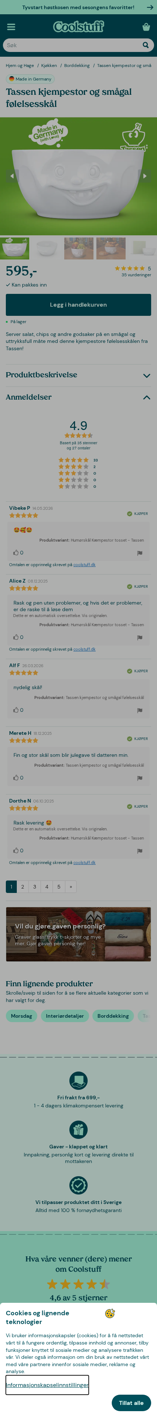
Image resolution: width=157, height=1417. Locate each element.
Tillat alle (131, 1403)
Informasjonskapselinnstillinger (47, 1385)
